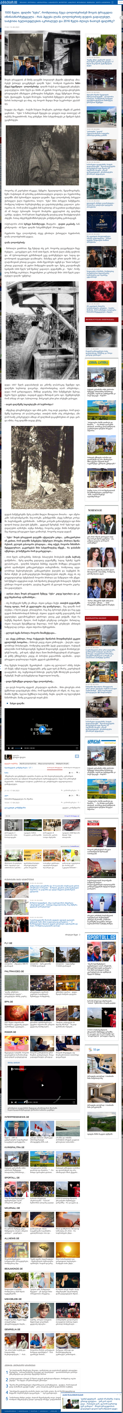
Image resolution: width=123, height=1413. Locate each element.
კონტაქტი (53, 1411)
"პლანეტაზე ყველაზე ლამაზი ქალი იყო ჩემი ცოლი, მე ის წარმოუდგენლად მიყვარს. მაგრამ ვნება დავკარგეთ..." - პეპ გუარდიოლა (42, 1392)
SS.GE (8, 816)
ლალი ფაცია (19, 757)
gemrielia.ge (12, 1330)
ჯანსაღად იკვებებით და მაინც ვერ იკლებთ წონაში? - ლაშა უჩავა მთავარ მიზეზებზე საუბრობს (71, 865)
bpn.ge (9, 1002)
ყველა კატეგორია (103, 2)
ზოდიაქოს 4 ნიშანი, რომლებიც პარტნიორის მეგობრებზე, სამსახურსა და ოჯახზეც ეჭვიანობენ (100, 274)
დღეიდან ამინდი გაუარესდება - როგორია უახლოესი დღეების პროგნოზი (101, 205)
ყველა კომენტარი (71, 808)
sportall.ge (12, 1178)
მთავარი (23, 2)
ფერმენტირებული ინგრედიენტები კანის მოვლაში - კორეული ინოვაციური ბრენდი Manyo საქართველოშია (32, 865)
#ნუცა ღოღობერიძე (46, 763)
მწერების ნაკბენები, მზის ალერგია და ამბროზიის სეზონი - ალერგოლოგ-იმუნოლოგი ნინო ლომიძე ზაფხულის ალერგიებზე (13, 865)
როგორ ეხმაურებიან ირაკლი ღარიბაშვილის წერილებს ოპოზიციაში (99, 852)
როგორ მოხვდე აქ (72, 816)
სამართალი (53, 2)
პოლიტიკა (32, 2)
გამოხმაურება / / (72, 790)
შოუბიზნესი (81, 2)
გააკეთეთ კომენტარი (15, 808)
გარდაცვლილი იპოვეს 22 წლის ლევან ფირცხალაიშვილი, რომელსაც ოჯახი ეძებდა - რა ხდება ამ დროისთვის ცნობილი (42, 1379)
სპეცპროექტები (10, 1411)
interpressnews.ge (17, 1117)
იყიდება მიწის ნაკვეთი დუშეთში (100, 1134)
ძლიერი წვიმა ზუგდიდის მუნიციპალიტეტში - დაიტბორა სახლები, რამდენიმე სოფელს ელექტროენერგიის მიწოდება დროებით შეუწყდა (100, 98)
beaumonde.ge (14, 1269)
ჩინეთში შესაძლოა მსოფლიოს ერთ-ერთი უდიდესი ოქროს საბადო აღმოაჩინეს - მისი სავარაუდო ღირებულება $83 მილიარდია (101, 689)
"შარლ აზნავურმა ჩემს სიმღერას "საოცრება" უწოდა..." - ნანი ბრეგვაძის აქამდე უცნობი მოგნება (101, 603)
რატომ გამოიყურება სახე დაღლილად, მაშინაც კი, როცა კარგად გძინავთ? (99, 353)
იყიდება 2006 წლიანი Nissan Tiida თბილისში (71, 835)
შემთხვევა (91, 2)
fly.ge (8, 943)
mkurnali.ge (12, 1208)
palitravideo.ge (14, 971)
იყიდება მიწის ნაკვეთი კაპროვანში (33, 834)
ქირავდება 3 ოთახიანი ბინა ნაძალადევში (11, 835)
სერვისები (44, 1411)
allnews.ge (12, 1238)
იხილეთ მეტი (71, 935)
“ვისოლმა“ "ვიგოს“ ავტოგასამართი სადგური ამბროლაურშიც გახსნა (98, 133)
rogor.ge (10, 1032)
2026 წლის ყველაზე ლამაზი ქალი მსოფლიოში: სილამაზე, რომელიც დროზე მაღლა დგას (101, 572)
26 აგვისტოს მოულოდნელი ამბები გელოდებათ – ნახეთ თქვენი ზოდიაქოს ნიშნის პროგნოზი (99, 239)
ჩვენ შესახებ (23, 1411)
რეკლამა (34, 1411)
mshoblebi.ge (13, 1299)
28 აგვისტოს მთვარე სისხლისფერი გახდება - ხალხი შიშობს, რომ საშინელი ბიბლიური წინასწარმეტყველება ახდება (101, 309)
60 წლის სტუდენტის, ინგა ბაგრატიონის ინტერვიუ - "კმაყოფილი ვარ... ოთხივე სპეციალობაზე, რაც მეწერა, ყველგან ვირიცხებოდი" (54, 905)
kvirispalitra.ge (14, 1147)
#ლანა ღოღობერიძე (28, 763)
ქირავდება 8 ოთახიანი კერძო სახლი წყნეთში (50, 835)
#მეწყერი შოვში (62, 763)
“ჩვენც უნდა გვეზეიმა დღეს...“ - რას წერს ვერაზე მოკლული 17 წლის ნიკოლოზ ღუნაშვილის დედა (100, 63)
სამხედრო (72, 2)
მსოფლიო (63, 2)
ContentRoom (74, 846)
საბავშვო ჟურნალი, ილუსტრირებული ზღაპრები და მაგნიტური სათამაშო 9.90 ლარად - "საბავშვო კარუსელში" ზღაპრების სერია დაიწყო (52, 865)
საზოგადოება (42, 2)
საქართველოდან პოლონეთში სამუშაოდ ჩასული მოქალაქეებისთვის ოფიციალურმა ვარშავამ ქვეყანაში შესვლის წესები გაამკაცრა (101, 885)
